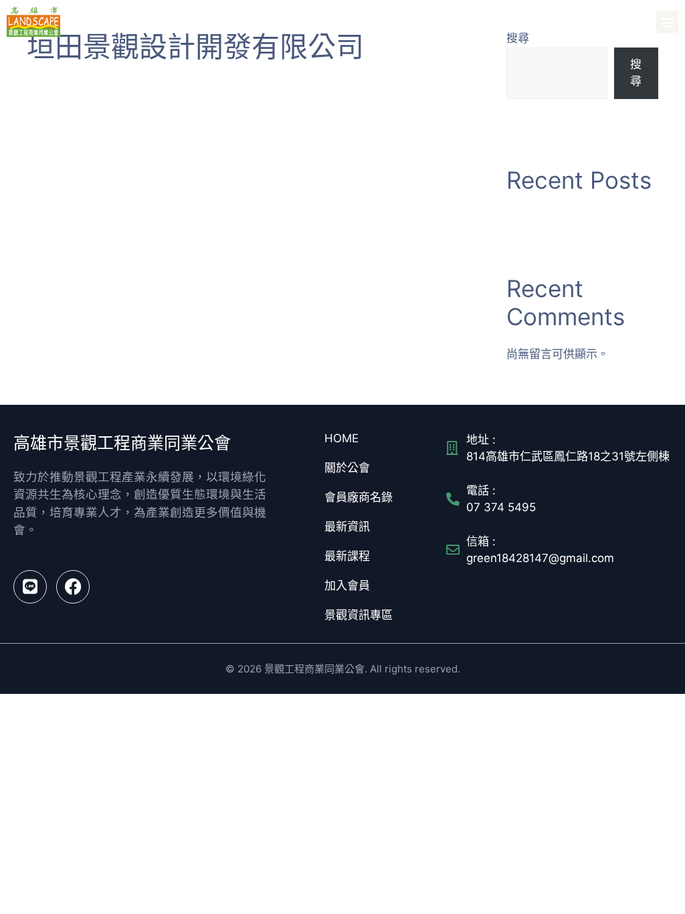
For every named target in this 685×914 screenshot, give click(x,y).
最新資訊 (347, 526)
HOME (341, 438)
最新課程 (347, 556)
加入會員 (347, 585)
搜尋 (636, 73)
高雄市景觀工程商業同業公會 (141, 21)
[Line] (30, 587)
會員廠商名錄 (358, 497)
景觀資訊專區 (358, 615)
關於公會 (347, 467)
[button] (667, 22)
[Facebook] (73, 587)
